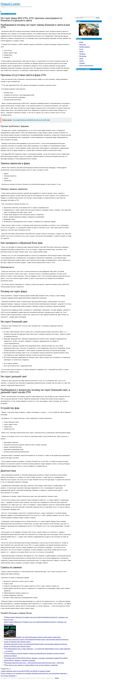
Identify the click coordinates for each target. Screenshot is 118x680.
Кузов (81, 49)
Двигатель (82, 44)
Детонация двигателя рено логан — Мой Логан (49, 663)
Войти (57, 678)
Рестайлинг (83, 56)
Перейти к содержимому (8, 14)
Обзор (81, 51)
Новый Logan (10, 3)
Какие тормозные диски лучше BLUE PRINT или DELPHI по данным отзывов (25, 671)
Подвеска (82, 54)
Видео (81, 42)
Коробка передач (84, 47)
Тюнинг (81, 61)
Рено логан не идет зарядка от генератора (44, 665)
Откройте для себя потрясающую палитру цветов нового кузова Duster (38, 637)
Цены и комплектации (86, 65)
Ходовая (82, 63)
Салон (81, 58)
